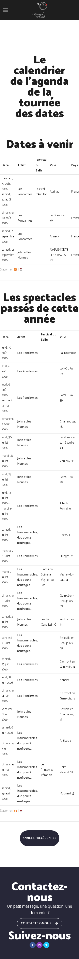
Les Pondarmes (24, 191)
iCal (21, 269)
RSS (15, 269)
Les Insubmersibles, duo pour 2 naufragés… (27, 535)
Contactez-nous (36, 923)
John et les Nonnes (24, 255)
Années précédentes (40, 838)
